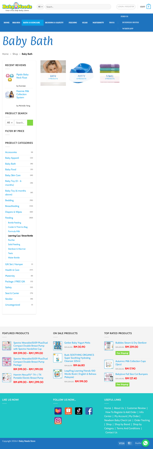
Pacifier (11, 240)
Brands (16, 22)
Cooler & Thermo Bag (17, 227)
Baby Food (10, 169)
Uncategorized (12, 304)
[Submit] (108, 6)
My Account (120, 416)
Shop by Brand (122, 424)
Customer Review (136, 408)
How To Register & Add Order (120, 412)
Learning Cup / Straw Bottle (20, 235)
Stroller (9, 298)
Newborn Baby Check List (117, 420)
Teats (10, 253)
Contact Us (111, 432)
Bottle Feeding (14, 222)
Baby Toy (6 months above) (15, 192)
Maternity (98, 22)
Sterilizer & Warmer (17, 249)
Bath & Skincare (31, 22)
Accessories (11, 152)
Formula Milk (14, 231)
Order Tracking (142, 420)
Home (7, 22)
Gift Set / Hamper (14, 264)
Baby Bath (10, 163)
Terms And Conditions (128, 428)
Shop (15, 54)
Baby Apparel (12, 157)
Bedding (9, 200)
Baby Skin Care (12, 175)
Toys (111, 22)
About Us (119, 408)
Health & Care (12, 270)
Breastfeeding (12, 206)
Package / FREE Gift (15, 281)
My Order (134, 416)
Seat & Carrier (12, 293)
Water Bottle (14, 257)
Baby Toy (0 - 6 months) (13, 183)
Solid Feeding (14, 244)
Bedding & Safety (54, 22)
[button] (145, 7)
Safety (8, 287)
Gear (84, 22)
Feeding (73, 22)
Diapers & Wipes (13, 211)
